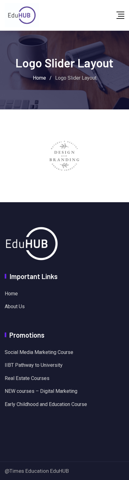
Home (11, 294)
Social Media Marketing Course (39, 352)
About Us (15, 306)
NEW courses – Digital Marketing (41, 391)
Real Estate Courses (27, 378)
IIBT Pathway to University (34, 365)
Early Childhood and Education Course (46, 404)
